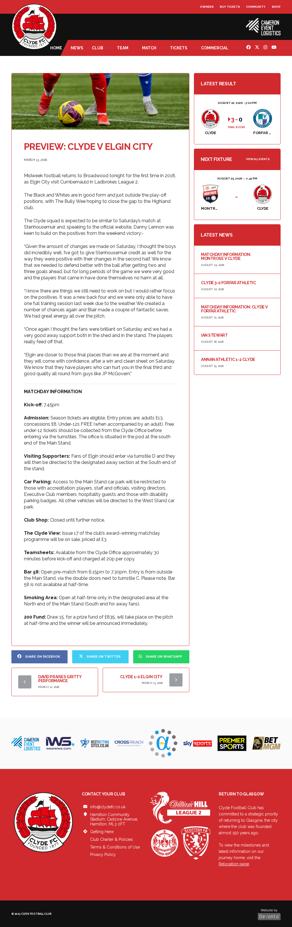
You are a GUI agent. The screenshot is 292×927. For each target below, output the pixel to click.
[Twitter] (258, 48)
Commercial (214, 48)
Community (255, 6)
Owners (207, 6)
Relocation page (234, 864)
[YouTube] (274, 48)
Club (97, 48)
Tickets (178, 48)
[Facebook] (249, 48)
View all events (258, 159)
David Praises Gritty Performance (60, 678)
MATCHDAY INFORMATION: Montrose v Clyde (226, 256)
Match (149, 48)
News (77, 48)
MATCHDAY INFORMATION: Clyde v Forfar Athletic (234, 309)
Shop (276, 6)
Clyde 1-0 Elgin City (141, 676)
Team (122, 48)
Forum (205, 18)
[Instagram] (266, 48)
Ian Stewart (214, 335)
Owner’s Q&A (211, 22)
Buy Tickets (230, 6)
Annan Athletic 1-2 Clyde (228, 359)
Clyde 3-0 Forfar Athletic (228, 282)
